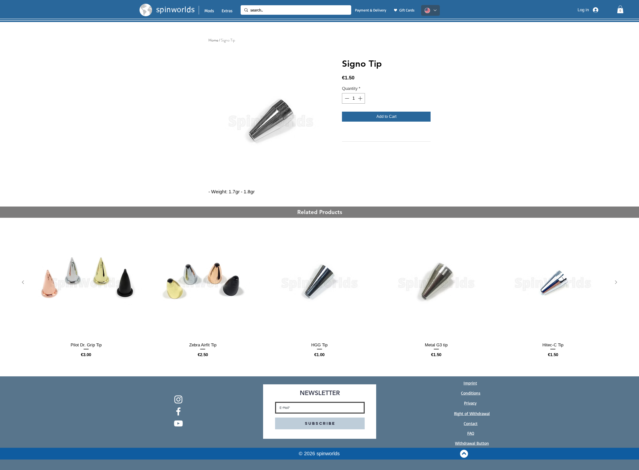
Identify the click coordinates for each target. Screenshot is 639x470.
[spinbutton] (353, 98)
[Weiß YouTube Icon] (178, 423)
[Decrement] (346, 98)
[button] (620, 9)
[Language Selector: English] (430, 10)
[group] (319, 292)
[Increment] (360, 98)
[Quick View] (86, 282)
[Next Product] (616, 282)
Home (213, 40)
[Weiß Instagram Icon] (178, 399)
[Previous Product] (23, 282)
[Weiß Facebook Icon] (178, 411)
